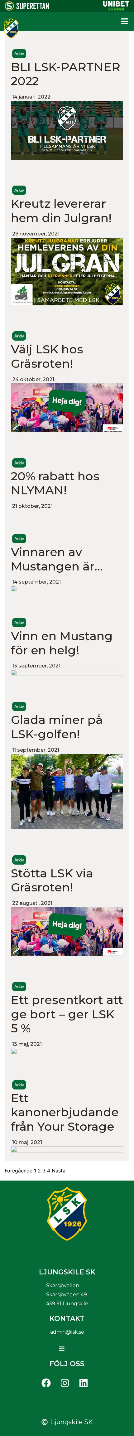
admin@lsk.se (67, 1332)
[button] (124, 21)
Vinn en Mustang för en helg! (62, 642)
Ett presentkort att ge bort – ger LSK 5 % (67, 1014)
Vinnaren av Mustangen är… (57, 559)
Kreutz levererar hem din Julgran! (61, 210)
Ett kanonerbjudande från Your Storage (65, 1112)
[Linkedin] (83, 1383)
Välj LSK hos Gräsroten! (47, 356)
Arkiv (19, 53)
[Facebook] (46, 1383)
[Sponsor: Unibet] (116, 9)
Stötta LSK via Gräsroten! (52, 880)
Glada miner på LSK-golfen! (57, 726)
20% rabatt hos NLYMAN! (55, 483)
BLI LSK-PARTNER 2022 (65, 74)
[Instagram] (64, 1383)
